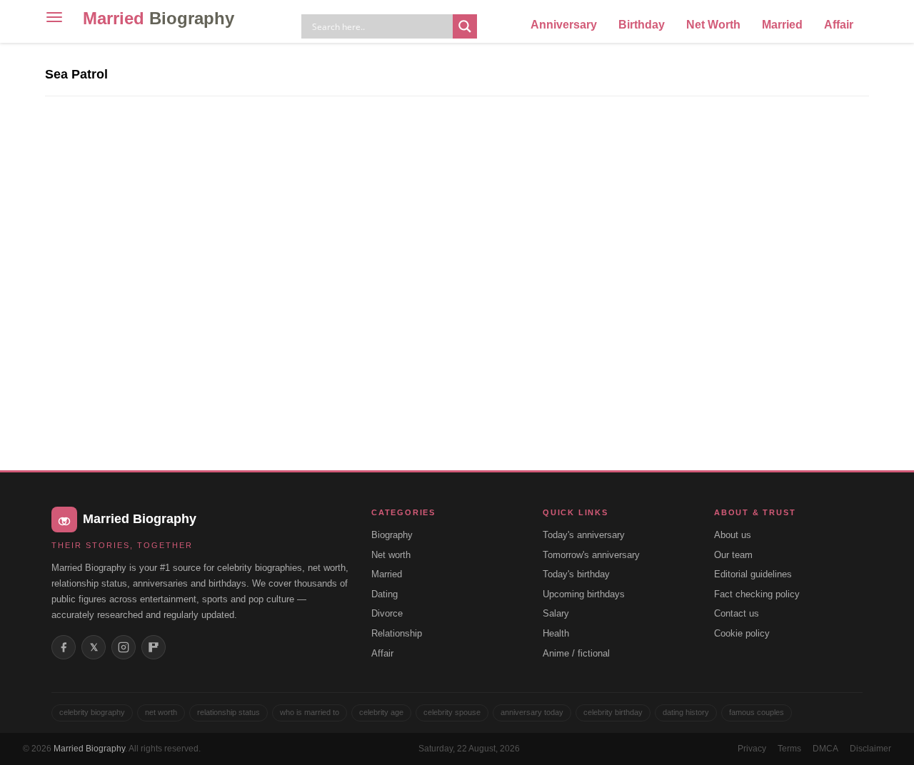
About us (732, 535)
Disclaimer (870, 749)
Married (158, 18)
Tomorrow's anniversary (591, 554)
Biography (392, 535)
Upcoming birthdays (584, 594)
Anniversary (564, 25)
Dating (384, 594)
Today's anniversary (584, 535)
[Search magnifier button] (465, 26)
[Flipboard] (153, 647)
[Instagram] (123, 647)
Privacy (752, 749)
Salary (556, 613)
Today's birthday (576, 574)
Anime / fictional (576, 653)
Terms (789, 749)
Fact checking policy (757, 594)
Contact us (736, 613)
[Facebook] (63, 647)
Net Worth (713, 25)
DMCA (825, 749)
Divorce (387, 613)
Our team (733, 554)
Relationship (396, 633)
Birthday (641, 25)
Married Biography (89, 749)
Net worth (391, 554)
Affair (838, 25)
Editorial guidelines (753, 574)
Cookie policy (742, 633)
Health (556, 633)
